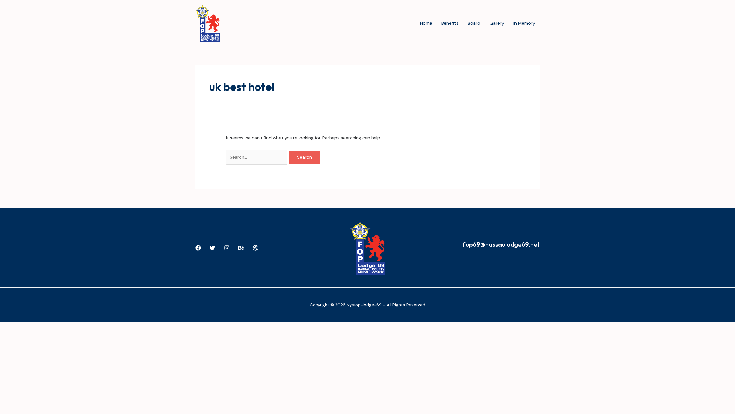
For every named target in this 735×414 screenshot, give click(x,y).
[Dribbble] (255, 248)
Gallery (497, 23)
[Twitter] (212, 248)
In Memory (524, 23)
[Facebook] (198, 248)
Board (474, 23)
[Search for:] (257, 157)
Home (426, 23)
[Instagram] (227, 248)
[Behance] (241, 248)
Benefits (450, 23)
